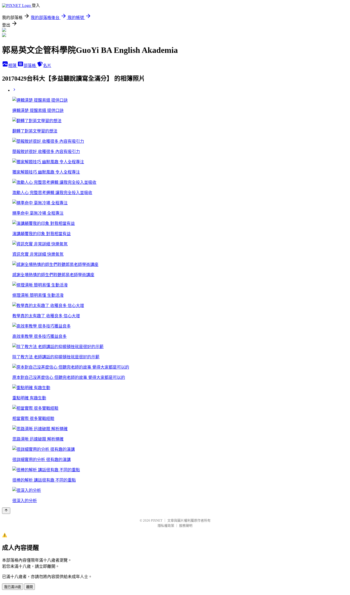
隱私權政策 (166, 525)
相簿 (12, 65)
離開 (29, 587)
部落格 (30, 65)
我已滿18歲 (12, 587)
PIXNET (156, 520)
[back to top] (6, 510)
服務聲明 (185, 525)
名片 (47, 65)
